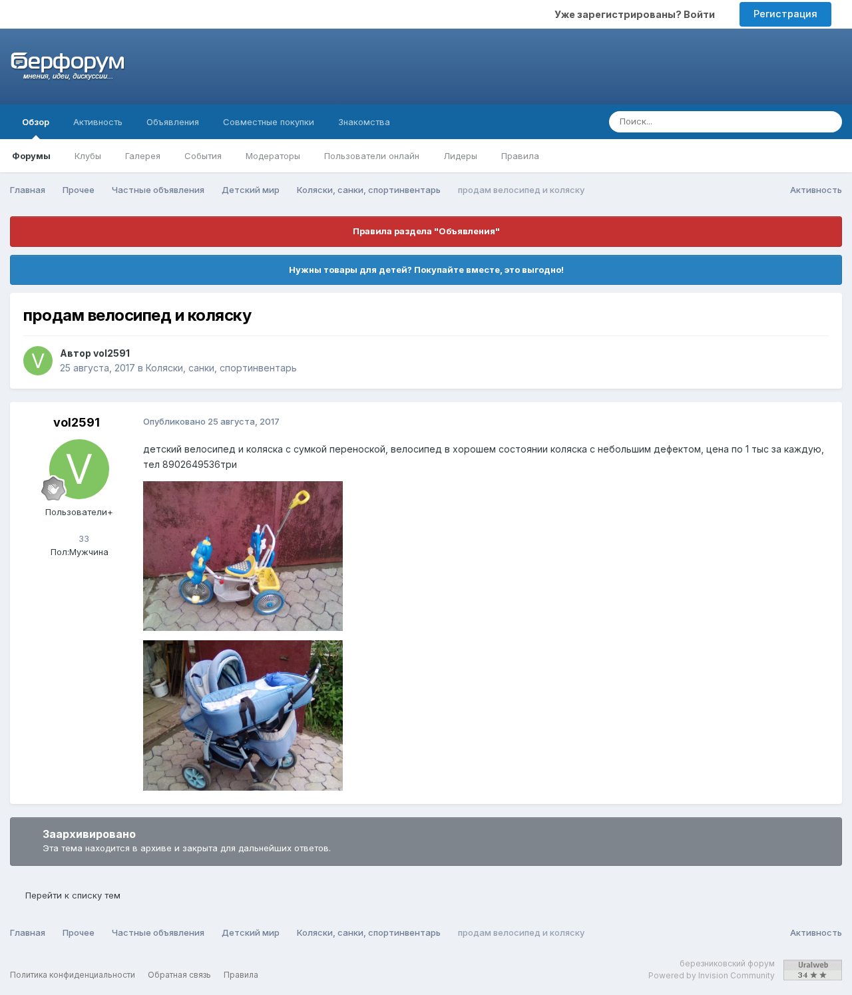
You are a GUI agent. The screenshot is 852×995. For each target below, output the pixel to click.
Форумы (31, 155)
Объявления (172, 121)
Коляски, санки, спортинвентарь (221, 367)
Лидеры (460, 155)
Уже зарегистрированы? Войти (636, 14)
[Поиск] (828, 121)
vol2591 (111, 353)
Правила (520, 155)
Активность (97, 121)
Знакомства (364, 121)
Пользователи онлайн (371, 155)
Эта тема (778, 121)
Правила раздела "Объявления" (426, 231)
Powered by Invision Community (711, 975)
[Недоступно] (243, 554)
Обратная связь (179, 975)
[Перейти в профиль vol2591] (38, 360)
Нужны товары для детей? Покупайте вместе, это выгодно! (426, 269)
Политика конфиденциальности (72, 975)
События (203, 155)
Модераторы (273, 155)
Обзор (35, 121)
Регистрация (785, 13)
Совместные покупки (268, 121)
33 (82, 538)
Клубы (88, 155)
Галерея (142, 155)
